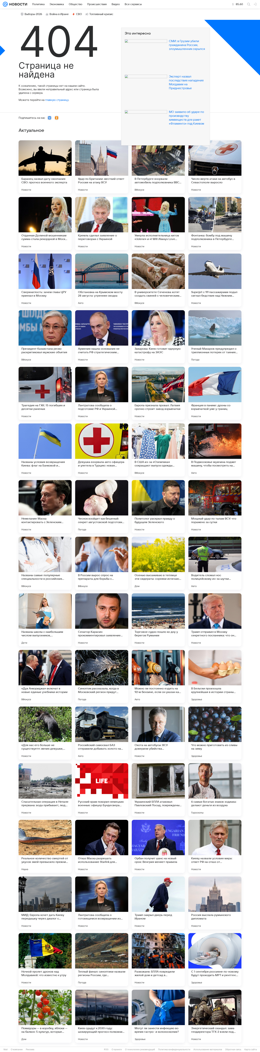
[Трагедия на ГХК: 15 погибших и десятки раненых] (45, 393)
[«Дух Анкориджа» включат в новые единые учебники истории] (45, 676)
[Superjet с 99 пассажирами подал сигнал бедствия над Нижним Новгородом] (214, 280)
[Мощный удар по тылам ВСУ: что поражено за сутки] (214, 506)
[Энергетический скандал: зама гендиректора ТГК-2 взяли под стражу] (214, 1016)
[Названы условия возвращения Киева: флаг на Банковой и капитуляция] (45, 450)
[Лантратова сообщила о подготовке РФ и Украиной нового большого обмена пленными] (101, 393)
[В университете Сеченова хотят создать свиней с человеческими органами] (158, 280)
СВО (79, 14)
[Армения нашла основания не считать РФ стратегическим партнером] (101, 336)
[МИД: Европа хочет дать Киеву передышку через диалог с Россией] (45, 903)
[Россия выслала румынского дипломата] (214, 903)
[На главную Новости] (17, 4)
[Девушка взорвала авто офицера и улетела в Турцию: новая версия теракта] (101, 450)
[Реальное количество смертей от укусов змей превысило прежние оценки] (45, 846)
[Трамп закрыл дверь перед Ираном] (158, 903)
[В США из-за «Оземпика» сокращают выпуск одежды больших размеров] (158, 450)
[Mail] (5, 4)
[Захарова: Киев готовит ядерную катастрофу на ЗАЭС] (158, 336)
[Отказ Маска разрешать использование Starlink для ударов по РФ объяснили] (101, 846)
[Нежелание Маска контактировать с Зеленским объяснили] (45, 506)
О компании (17, 1049)
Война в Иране (59, 14)
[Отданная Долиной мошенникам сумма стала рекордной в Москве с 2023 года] (45, 223)
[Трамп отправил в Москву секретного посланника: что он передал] (214, 619)
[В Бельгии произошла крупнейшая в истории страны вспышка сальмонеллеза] (214, 676)
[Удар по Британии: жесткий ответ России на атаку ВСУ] (101, 166)
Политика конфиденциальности (174, 1049)
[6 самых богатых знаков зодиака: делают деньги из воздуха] (214, 789)
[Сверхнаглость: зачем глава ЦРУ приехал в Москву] (45, 280)
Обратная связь (233, 1049)
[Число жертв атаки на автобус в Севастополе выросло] (214, 166)
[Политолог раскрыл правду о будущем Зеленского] (158, 506)
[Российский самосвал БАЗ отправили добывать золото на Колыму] (101, 733)
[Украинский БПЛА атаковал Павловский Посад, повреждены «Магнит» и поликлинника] (158, 789)
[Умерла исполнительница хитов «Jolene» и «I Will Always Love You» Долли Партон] (158, 223)
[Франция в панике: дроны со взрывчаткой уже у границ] (214, 393)
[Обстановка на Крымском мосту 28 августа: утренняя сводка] (101, 280)
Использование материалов (207, 1049)
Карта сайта (250, 1049)
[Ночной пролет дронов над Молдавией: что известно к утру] (45, 959)
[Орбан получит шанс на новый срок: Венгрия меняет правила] (158, 846)
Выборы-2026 (33, 14)
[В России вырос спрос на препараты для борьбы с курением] (101, 563)
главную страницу (56, 100)
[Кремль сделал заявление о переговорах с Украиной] (101, 223)
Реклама (30, 1049)
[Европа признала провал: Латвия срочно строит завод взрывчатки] (158, 393)
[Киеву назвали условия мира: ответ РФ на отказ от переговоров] (214, 846)
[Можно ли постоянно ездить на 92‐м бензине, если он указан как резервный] (158, 676)
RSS (106, 1049)
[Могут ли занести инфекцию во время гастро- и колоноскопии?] (158, 1016)
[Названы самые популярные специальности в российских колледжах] (45, 563)
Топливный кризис (101, 14)
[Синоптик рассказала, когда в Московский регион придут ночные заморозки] (101, 676)
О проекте (117, 1049)
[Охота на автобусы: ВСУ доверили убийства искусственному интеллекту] (158, 733)
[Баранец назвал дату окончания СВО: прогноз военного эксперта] (45, 166)
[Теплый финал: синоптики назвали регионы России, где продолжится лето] (101, 959)
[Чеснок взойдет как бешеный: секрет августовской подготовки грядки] (101, 506)
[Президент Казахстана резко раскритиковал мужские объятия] (45, 336)
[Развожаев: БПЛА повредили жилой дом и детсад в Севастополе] (158, 959)
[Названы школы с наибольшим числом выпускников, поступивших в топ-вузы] (45, 619)
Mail (6, 1049)
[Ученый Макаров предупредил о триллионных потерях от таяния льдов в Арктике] (214, 336)
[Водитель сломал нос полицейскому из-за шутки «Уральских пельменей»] (214, 563)
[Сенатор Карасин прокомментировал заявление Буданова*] (101, 619)
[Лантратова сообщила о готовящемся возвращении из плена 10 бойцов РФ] (101, 903)
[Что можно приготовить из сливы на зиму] (214, 733)
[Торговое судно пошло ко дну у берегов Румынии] (158, 619)
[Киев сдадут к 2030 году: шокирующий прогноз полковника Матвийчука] (101, 1016)
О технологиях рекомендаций (140, 1049)
